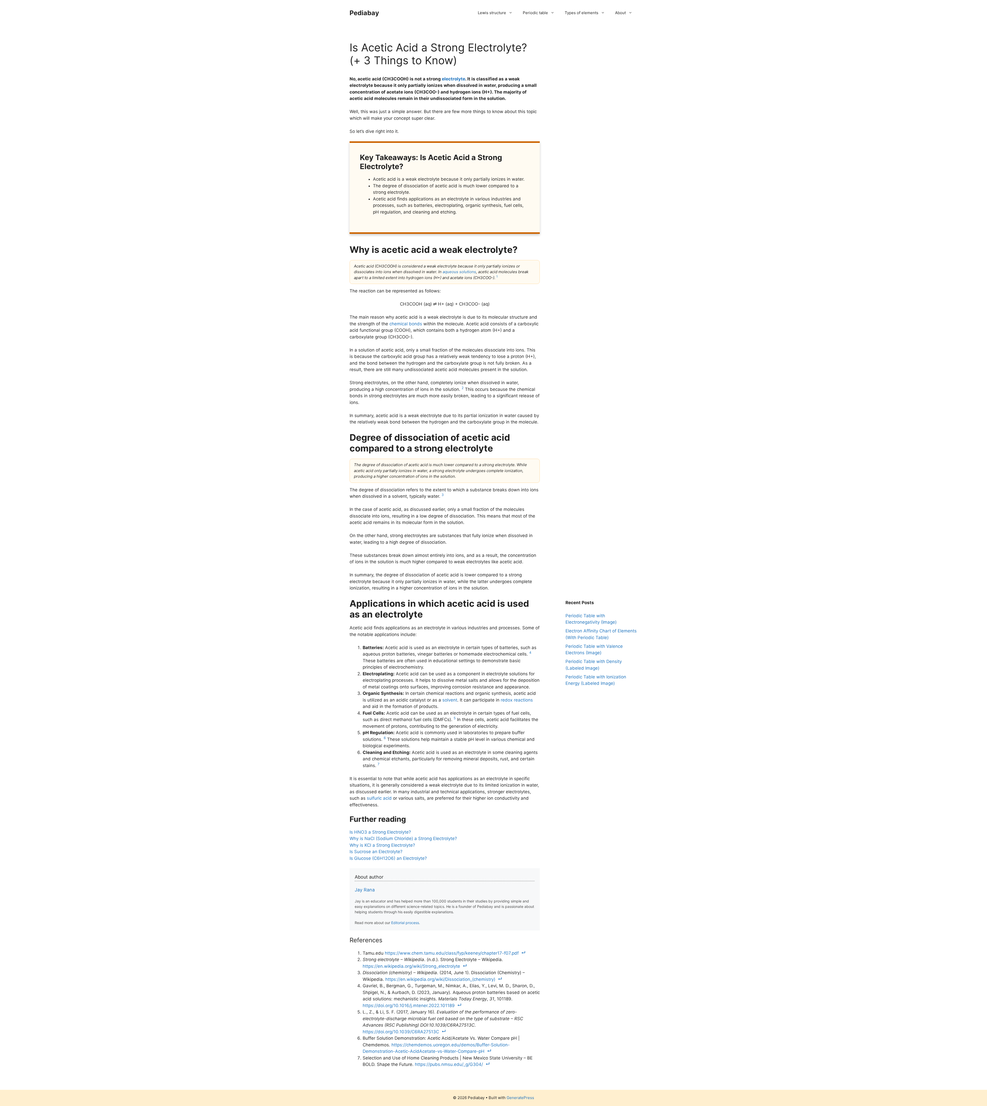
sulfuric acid (379, 798)
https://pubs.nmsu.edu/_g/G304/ (449, 1064)
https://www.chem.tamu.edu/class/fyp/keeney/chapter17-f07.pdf (452, 953)
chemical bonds (405, 323)
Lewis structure (492, 12)
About (620, 12)
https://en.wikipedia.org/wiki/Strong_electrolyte (411, 966)
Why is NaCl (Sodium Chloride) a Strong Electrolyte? (403, 838)
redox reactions (517, 700)
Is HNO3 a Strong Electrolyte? (380, 832)
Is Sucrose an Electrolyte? (376, 851)
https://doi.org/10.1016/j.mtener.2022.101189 (409, 1005)
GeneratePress (520, 1097)
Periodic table (535, 12)
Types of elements (581, 12)
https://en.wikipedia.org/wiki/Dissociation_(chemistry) (440, 979)
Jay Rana (365, 889)
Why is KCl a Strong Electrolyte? (382, 845)
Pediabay (364, 13)
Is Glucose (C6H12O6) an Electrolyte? (388, 858)
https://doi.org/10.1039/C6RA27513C (401, 1031)
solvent (449, 700)
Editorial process (405, 922)
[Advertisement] (604, 73)
